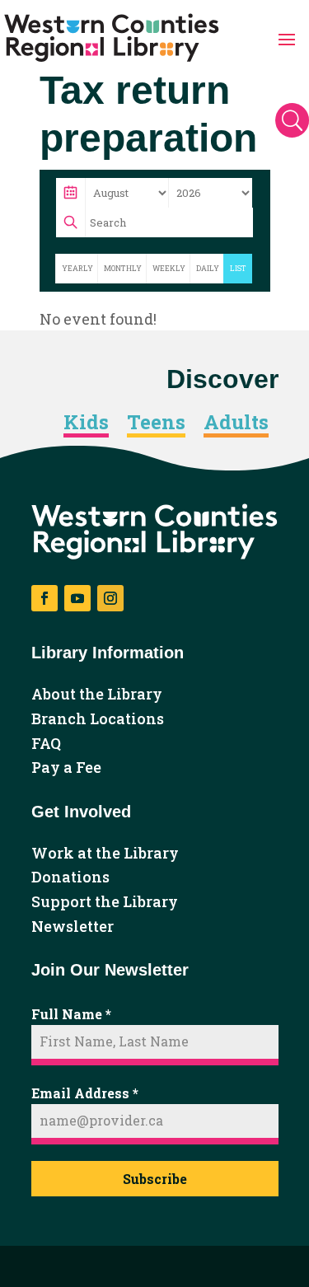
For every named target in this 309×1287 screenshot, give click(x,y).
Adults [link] (236, 422)
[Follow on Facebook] (44, 598)
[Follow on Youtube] (77, 598)
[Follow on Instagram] (110, 598)
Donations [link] (70, 877)
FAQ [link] (46, 744)
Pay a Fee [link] (66, 768)
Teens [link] (156, 422)
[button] (287, 38)
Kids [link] (86, 422)
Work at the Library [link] (105, 854)
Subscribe (155, 1178)
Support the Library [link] (104, 902)
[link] (111, 38)
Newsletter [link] (72, 927)
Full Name (71, 1014)
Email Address (84, 1093)
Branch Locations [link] (97, 719)
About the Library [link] (96, 695)
